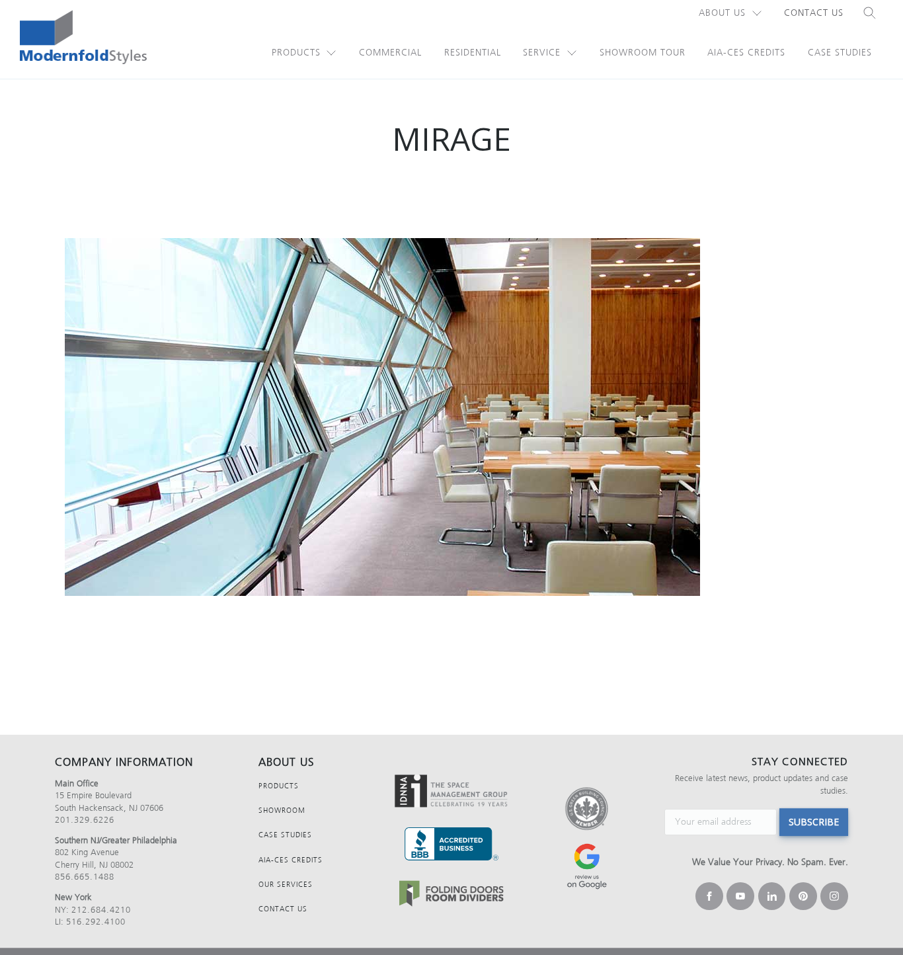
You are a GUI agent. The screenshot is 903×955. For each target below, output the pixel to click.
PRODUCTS (278, 786)
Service (542, 52)
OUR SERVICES (285, 884)
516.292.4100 (96, 922)
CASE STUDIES (285, 835)
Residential (472, 52)
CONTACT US (282, 909)
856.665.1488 (84, 877)
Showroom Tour (643, 52)
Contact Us (814, 13)
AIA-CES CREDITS (290, 860)
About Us (722, 13)
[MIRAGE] (451, 417)
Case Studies (840, 52)
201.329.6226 (84, 820)
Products (296, 52)
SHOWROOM (281, 810)
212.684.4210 (101, 910)
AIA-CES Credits (746, 52)
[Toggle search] (870, 13)
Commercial (390, 52)
